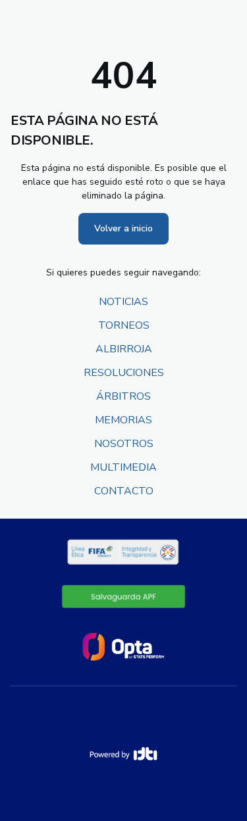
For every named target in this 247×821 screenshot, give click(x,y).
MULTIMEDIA (123, 467)
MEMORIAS (123, 420)
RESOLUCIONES (124, 372)
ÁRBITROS (123, 396)
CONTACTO (123, 491)
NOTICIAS (123, 301)
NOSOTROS (123, 443)
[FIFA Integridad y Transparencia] (123, 552)
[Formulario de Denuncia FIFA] (123, 596)
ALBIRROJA (124, 349)
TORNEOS (124, 325)
